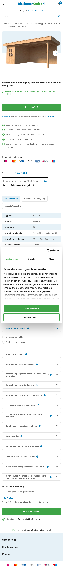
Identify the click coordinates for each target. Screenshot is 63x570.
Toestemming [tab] (11, 259)
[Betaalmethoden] (6, 162)
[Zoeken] (58, 16)
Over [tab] (51, 259)
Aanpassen (30, 317)
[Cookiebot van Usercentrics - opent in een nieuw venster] (47, 251)
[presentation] (56, 53)
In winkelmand (31, 511)
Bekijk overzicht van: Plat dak (15, 26)
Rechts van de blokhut (16, 342)
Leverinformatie (13, 206)
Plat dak (13, 23)
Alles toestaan (31, 308)
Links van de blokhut (15, 337)
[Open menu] (4, 4)
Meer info (43, 181)
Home (4, 23)
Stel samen (31, 106)
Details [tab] (31, 259)
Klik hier (6, 116)
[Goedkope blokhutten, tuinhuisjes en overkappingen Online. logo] (31, 4)
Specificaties (11, 198)
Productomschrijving (34, 198)
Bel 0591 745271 (35, 10)
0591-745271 (50, 116)
